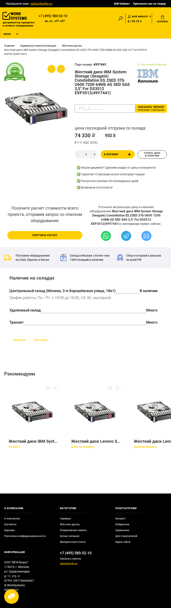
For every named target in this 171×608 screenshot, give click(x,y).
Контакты (10, 524)
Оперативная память (73, 530)
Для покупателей (126, 536)
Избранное (122, 524)
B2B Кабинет (122, 3)
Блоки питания (69, 536)
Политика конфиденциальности (25, 536)
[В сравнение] (48, 388)
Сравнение (122, 530)
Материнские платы (73, 541)
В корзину (111, 154)
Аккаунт (120, 518)
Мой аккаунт (140, 16)
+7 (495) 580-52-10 (53, 16)
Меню (7, 34)
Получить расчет (44, 235)
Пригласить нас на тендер (149, 3)
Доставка (41, 340)
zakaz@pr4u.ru (41, 3)
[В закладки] (55, 388)
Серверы (65, 518)
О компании (12, 518)
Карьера (9, 530)
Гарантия (19, 340)
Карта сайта (122, 541)
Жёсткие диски (70, 524)
